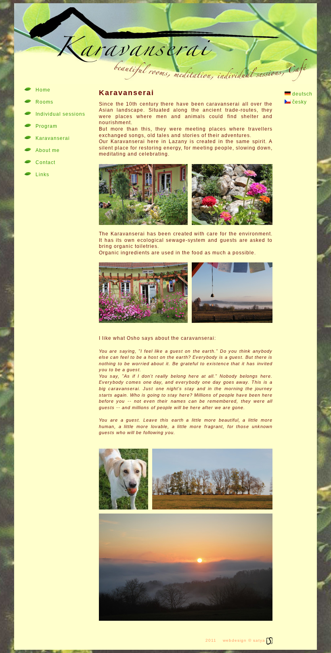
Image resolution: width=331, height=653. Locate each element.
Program (46, 126)
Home (43, 90)
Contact (45, 162)
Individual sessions (60, 114)
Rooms (44, 102)
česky (299, 102)
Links (42, 174)
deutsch (301, 94)
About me (48, 150)
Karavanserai (53, 138)
